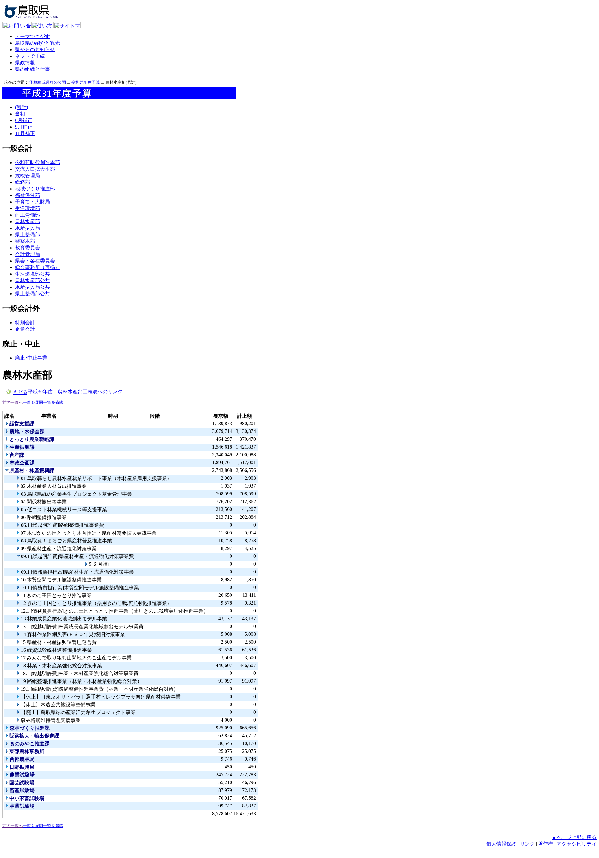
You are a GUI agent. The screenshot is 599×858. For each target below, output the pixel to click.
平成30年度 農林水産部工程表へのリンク (75, 391)
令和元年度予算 (85, 82)
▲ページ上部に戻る (574, 837)
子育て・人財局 (32, 201)
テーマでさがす (32, 36)
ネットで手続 (30, 56)
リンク (527, 843)
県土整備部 (27, 234)
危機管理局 (27, 175)
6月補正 (23, 120)
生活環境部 (27, 208)
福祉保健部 (27, 195)
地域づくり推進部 (35, 188)
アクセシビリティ (577, 843)
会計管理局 (27, 254)
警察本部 (25, 241)
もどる (20, 392)
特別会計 (25, 322)
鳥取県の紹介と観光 (37, 43)
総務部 (22, 182)
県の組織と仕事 (32, 69)
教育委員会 (27, 247)
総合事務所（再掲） (37, 267)
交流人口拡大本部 (35, 169)
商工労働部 (27, 215)
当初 (20, 113)
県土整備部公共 (32, 293)
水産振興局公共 (32, 287)
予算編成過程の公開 (47, 82)
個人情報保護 (501, 843)
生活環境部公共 (32, 274)
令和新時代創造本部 (37, 162)
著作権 (545, 843)
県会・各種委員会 (35, 260)
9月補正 (23, 127)
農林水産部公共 (32, 280)
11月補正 (25, 133)
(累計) (21, 107)
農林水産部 (27, 221)
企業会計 (25, 329)
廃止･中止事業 (31, 357)
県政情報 (25, 62)
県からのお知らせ (35, 49)
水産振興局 (27, 228)
